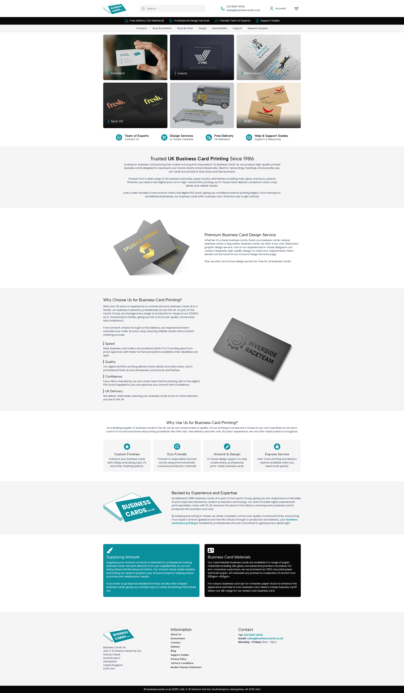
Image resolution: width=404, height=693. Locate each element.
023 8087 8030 (236, 6)
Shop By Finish (185, 28)
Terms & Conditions (182, 663)
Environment (178, 638)
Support (237, 28)
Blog (173, 651)
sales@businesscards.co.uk (243, 10)
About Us (176, 634)
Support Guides (180, 655)
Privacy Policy (178, 659)
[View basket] (296, 8)
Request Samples (258, 28)
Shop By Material (161, 28)
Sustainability (219, 28)
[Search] (143, 8)
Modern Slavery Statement (186, 667)
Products (142, 28)
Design (202, 28)
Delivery (175, 647)
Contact (175, 643)
